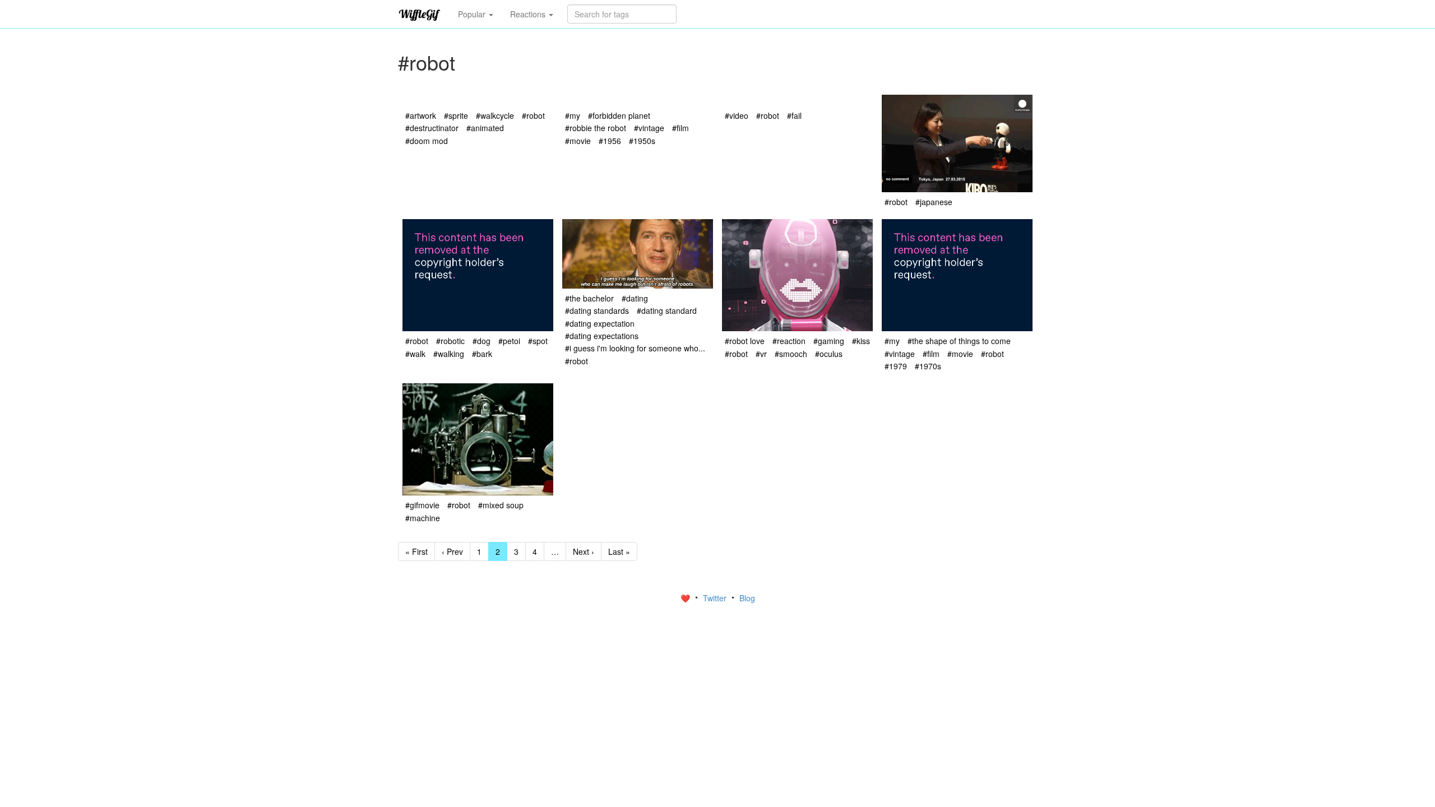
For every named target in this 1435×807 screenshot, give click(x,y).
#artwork (420, 115)
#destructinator (432, 127)
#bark (482, 353)
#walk (415, 353)
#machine (422, 517)
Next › (583, 551)
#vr (761, 353)
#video (736, 115)
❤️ (686, 598)
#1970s (928, 366)
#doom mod (426, 140)
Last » (619, 551)
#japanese (933, 201)
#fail (794, 115)
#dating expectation (600, 323)
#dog (481, 340)
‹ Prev (452, 551)
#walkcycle (495, 115)
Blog (747, 598)
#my (572, 115)
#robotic (450, 340)
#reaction (789, 340)
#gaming (828, 340)
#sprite (456, 115)
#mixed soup (501, 505)
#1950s (642, 140)
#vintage (649, 127)
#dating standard (667, 310)
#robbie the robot (595, 127)
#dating (635, 298)
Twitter (716, 598)
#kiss (861, 340)
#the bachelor (589, 298)
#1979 (896, 366)
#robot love (745, 340)
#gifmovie (422, 505)
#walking (448, 353)
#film (680, 127)
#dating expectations (601, 335)
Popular (473, 14)
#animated (485, 127)
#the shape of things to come (959, 340)
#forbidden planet (619, 115)
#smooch (791, 353)
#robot (533, 115)
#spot (538, 340)
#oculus (829, 353)
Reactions (529, 14)
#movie (578, 140)
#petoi (509, 340)
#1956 (610, 140)
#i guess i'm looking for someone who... (635, 348)
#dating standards (597, 310)
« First (416, 551)
